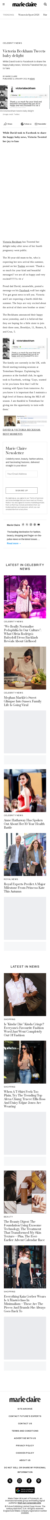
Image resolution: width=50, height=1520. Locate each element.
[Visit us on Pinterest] (38, 1480)
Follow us (27, 124)
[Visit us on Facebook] (29, 1480)
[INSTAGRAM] (30, 524)
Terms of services (36, 498)
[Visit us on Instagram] (19, 1480)
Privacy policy (25, 1446)
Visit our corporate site (29, 1503)
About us (25, 1460)
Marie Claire (11, 76)
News (32, 79)
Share (10, 124)
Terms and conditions (25, 1431)
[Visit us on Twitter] (10, 1480)
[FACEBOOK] (23, 524)
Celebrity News (12, 43)
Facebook (24, 290)
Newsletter (42, 124)
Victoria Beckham (12, 241)
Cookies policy (25, 1453)
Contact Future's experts (25, 1416)
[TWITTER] (27, 524)
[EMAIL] (38, 524)
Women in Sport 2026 (28, 15)
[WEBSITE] (34, 524)
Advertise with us (25, 1438)
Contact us (25, 1424)
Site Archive (25, 1409)
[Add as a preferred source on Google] (25, 1490)
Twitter (21, 266)
